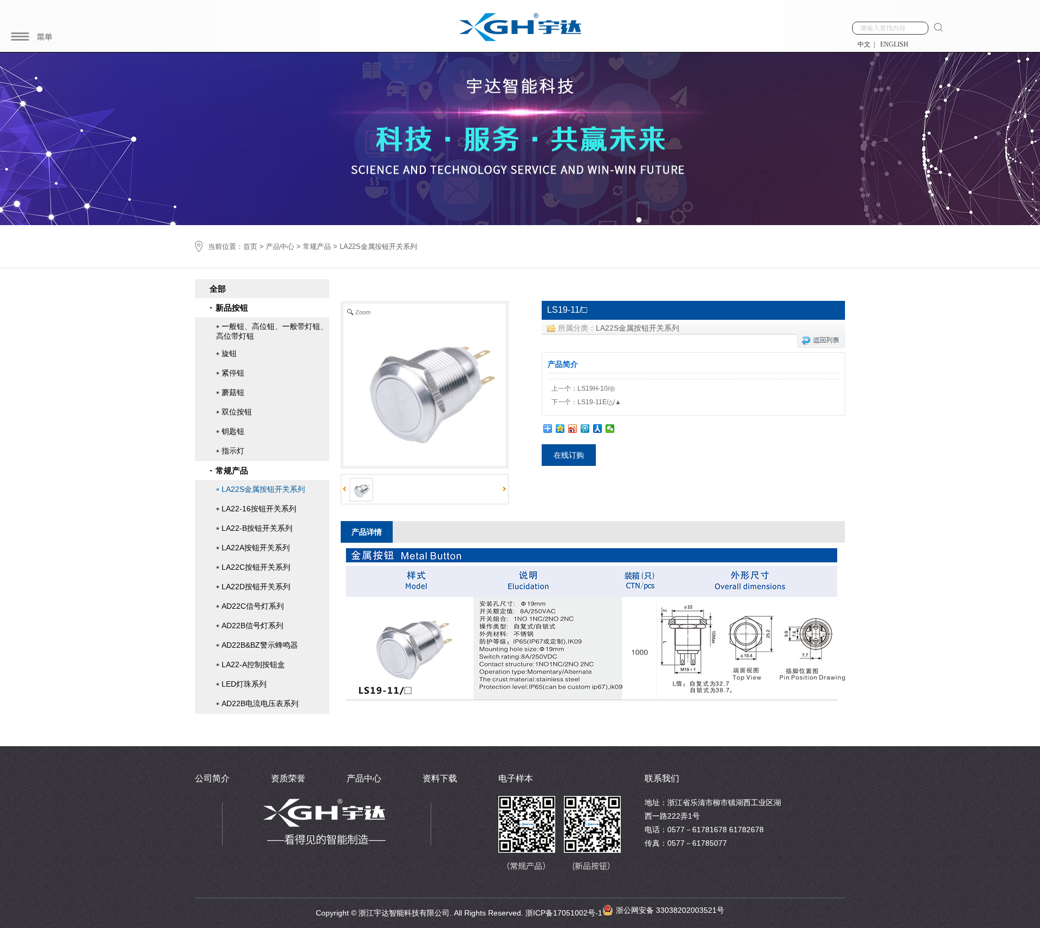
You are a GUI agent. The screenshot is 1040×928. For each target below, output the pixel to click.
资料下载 (439, 778)
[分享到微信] (610, 428)
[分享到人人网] (597, 428)
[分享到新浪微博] (572, 428)
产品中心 (280, 246)
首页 (250, 246)
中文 (863, 44)
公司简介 (212, 778)
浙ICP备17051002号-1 (563, 913)
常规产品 (317, 246)
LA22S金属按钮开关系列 (637, 328)
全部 (218, 288)
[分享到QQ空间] (560, 428)
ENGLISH (894, 44)
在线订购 (569, 455)
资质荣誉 (288, 778)
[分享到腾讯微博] (585, 428)
